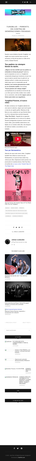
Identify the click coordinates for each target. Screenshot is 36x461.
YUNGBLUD (8, 216)
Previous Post (11, 322)
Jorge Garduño (19, 231)
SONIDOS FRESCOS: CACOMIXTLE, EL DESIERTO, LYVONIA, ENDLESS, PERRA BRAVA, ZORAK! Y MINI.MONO (25, 380)
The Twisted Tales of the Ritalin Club (16, 210)
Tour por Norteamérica (13, 150)
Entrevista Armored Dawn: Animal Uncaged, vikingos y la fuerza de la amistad (17, 303)
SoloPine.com (21, 457)
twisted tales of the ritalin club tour (16, 213)
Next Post (27, 322)
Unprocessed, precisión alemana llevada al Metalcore (22, 360)
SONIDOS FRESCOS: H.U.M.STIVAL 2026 (28, 370)
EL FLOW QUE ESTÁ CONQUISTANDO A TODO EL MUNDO (20, 343)
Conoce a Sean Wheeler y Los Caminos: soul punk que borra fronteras (22, 351)
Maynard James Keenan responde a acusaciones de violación (15, 311)
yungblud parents (18, 216)
